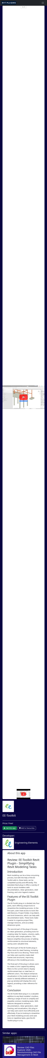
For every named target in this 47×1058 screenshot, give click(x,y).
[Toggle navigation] (43, 3)
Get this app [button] (11, 828)
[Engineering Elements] (20, 847)
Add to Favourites (28, 828)
